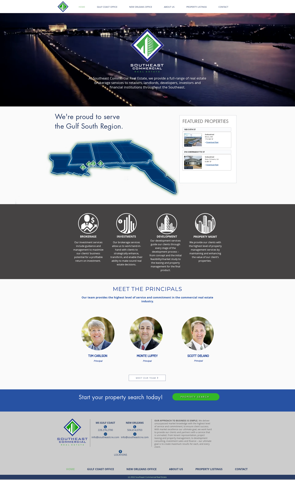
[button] (88, 223)
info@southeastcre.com (105, 437)
